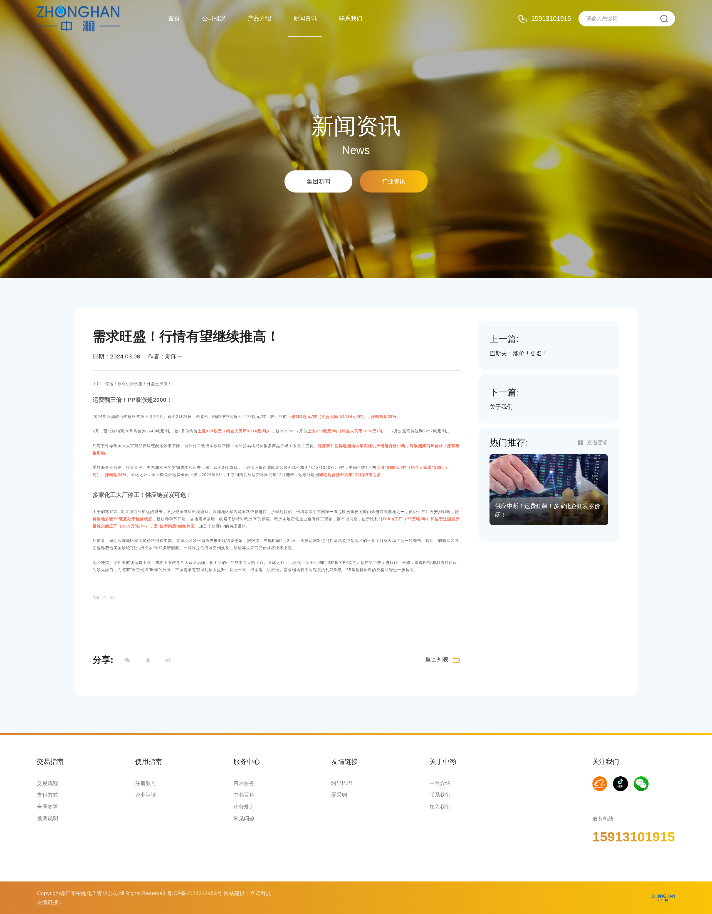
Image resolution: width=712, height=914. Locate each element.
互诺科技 (260, 893)
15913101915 (551, 18)
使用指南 (148, 761)
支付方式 (47, 795)
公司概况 (214, 18)
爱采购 (339, 795)
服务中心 (246, 761)
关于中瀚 (442, 761)
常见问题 (243, 818)
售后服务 (243, 783)
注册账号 (145, 783)
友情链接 (344, 761)
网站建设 (234, 893)
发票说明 (47, 818)
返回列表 (437, 659)
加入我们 (440, 807)
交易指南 (50, 761)
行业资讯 (393, 181)
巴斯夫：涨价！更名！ (519, 353)
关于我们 (501, 406)
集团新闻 (318, 181)
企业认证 (145, 795)
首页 (174, 18)
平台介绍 (440, 783)
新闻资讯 (305, 18)
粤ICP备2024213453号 (194, 893)
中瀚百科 (243, 795)
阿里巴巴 (341, 783)
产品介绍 (259, 18)
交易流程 (47, 783)
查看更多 (597, 442)
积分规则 (243, 807)
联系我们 (350, 18)
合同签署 (47, 807)
